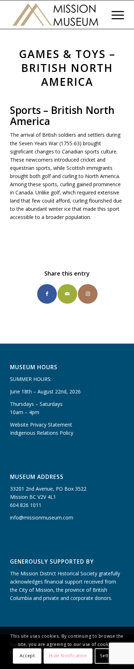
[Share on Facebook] (47, 294)
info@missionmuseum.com (41, 517)
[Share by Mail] (67, 294)
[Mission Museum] (55, 14)
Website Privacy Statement (41, 424)
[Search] (97, 14)
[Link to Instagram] (88, 294)
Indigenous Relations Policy (41, 432)
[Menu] (114, 14)
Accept (27, 656)
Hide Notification (68, 656)
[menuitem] (97, 14)
